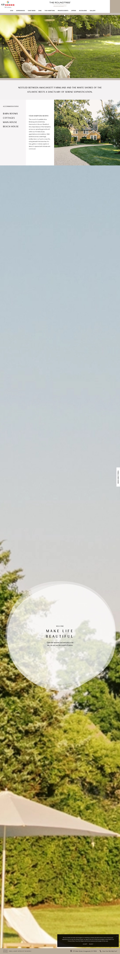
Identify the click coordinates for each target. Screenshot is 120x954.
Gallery (92, 10)
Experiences (20, 10)
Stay (11, 10)
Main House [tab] (10, 122)
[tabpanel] (73, 132)
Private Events (63, 10)
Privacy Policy (71, 941)
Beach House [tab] (11, 127)
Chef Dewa (31, 10)
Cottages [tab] (9, 118)
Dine (40, 10)
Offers (73, 10)
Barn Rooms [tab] (11, 114)
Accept (85, 944)
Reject (91, 944)
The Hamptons (50, 10)
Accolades (83, 10)
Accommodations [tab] (11, 106)
